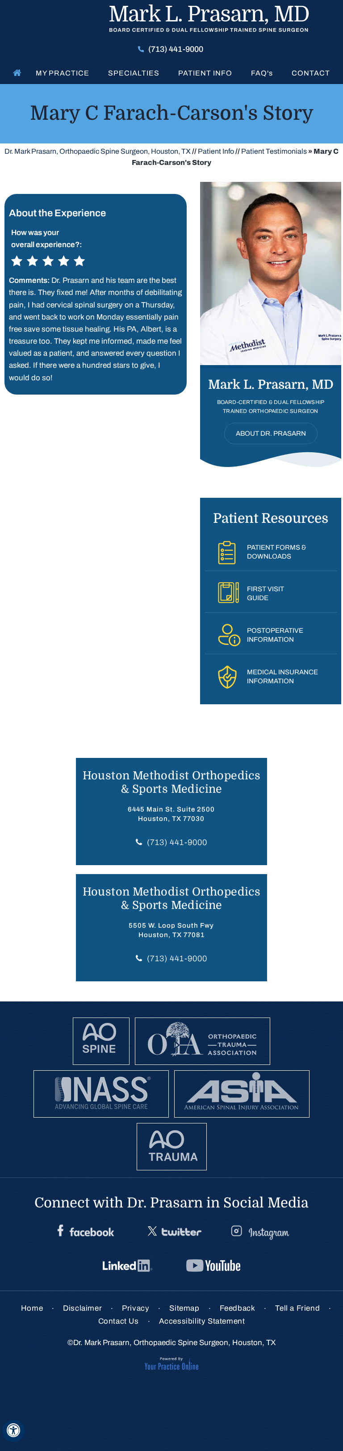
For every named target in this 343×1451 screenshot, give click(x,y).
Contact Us (118, 1321)
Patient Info (205, 73)
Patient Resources (270, 518)
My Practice (62, 73)
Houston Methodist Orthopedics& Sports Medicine (172, 782)
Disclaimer (82, 1308)
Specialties (133, 73)
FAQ (262, 73)
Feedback (237, 1308)
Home (15, 72)
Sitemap (184, 1308)
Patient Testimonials (274, 151)
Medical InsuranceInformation (282, 677)
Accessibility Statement (202, 1321)
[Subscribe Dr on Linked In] (128, 1266)
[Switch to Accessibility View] (13, 1431)
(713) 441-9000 (175, 49)
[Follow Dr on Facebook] (86, 1232)
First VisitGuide (265, 593)
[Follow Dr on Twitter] (173, 1232)
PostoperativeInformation (275, 635)
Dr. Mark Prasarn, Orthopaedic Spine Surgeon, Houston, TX (97, 151)
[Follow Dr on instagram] (259, 1232)
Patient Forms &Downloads (276, 552)
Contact (311, 73)
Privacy (135, 1308)
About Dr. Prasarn (271, 433)
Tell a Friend (297, 1308)
